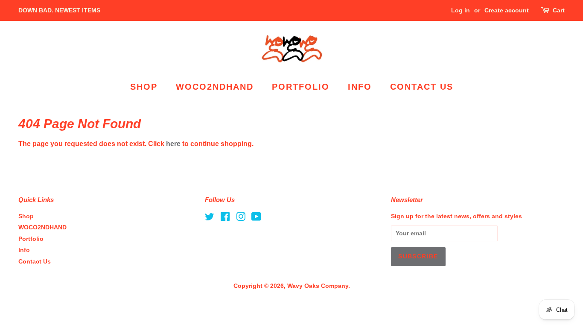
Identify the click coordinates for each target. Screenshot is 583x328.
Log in (460, 10)
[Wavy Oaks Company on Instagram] (240, 218)
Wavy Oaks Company (317, 286)
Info (360, 86)
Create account (506, 10)
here (173, 143)
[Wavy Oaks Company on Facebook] (225, 218)
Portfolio (300, 86)
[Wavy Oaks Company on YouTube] (256, 218)
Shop (143, 86)
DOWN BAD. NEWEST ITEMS (59, 10)
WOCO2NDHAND (215, 86)
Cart (559, 10)
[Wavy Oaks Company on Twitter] (209, 218)
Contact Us (421, 86)
